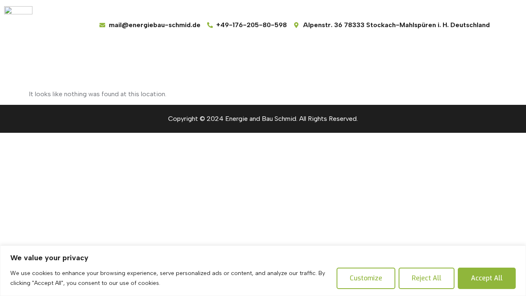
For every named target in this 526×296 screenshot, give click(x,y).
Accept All (487, 278)
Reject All (426, 278)
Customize (366, 278)
